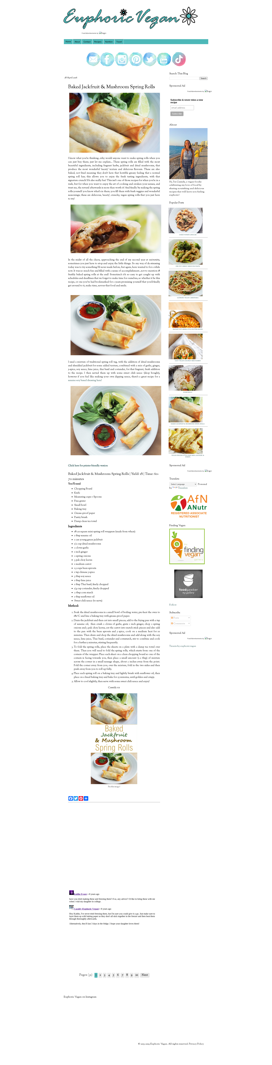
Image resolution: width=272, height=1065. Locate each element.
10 (136, 975)
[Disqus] (114, 847)
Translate (183, 488)
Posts (176, 618)
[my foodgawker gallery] (188, 597)
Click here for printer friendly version (88, 465)
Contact (87, 42)
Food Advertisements (89, 33)
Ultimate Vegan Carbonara (187, 297)
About (77, 42)
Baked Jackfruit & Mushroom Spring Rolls (188, 424)
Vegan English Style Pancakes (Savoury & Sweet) (187, 456)
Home (68, 41)
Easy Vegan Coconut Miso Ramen (188, 360)
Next (145, 975)
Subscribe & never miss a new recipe (186, 101)
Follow (173, 605)
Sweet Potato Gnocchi (187, 235)
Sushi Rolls (187, 392)
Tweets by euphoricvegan (182, 646)
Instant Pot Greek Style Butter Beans (188, 329)
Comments (179, 623)
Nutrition (109, 42)
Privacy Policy (196, 1044)
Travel (119, 42)
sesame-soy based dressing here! (85, 380)
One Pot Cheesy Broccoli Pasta (188, 266)
